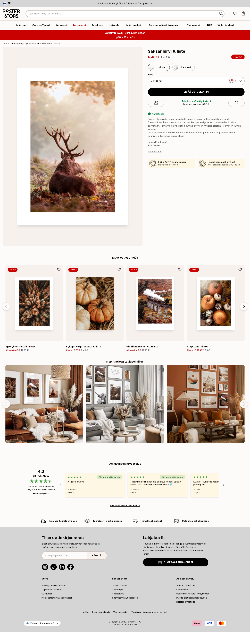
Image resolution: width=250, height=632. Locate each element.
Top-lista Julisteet (51, 589)
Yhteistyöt (118, 593)
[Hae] (221, 13)
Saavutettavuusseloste (125, 597)
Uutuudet (46, 593)
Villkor (86, 611)
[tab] (235, 13)
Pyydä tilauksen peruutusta (191, 597)
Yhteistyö (117, 589)
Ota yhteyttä (183, 589)
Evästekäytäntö (101, 611)
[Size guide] (156, 103)
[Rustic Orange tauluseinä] (206, 404)
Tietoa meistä (120, 585)
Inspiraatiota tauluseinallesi (56, 597)
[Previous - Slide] (6, 306)
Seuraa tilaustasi (185, 585)
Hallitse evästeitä (185, 601)
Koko (150, 74)
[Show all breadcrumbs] (6, 43)
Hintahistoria (155, 151)
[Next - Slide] (244, 306)
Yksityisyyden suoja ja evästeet (149, 611)
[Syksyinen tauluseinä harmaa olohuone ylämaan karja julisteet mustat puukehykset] (125, 404)
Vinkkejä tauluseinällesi (53, 585)
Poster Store (132, 622)
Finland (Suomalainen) (42, 623)
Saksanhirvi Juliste (50, 43)
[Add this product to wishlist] (236, 103)
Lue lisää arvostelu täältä (125, 505)
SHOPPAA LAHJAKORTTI (178, 562)
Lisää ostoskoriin (196, 91)
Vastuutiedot (121, 611)
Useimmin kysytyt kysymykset (193, 593)
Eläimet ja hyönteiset (25, 43)
